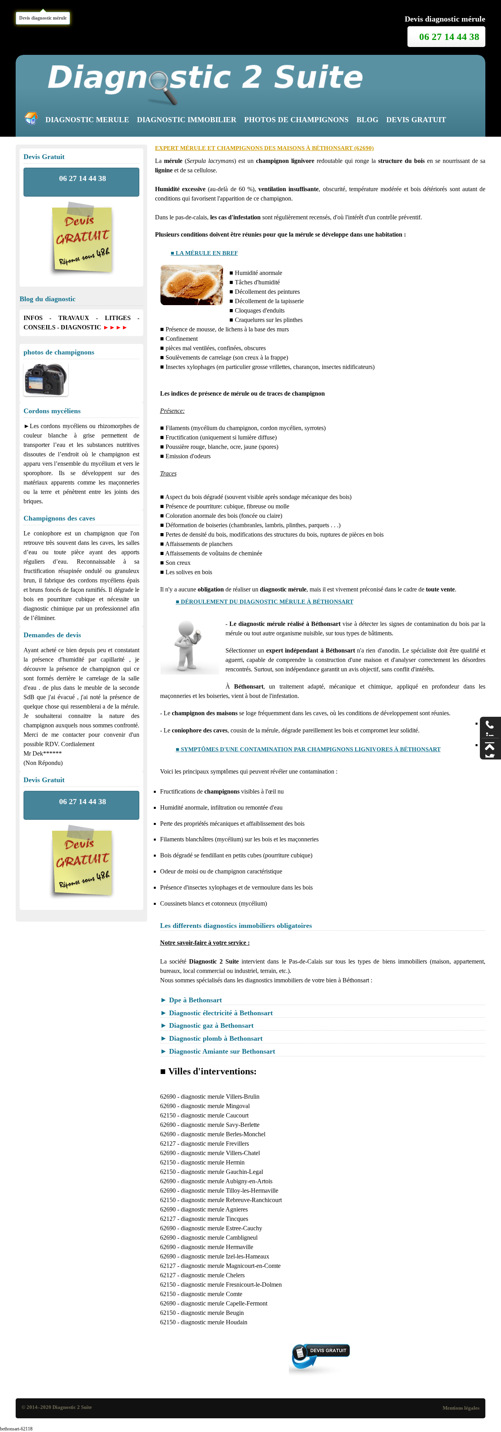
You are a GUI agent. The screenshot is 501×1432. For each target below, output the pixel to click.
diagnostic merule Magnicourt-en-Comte (231, 1265)
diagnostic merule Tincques (214, 1218)
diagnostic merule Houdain (214, 1322)
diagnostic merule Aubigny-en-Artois (226, 1181)
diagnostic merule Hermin (213, 1162)
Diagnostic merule (87, 120)
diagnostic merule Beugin (212, 1312)
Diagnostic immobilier (186, 120)
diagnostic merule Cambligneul (219, 1237)
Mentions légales (461, 1408)
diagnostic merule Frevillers (215, 1143)
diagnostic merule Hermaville (217, 1247)
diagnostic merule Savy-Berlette (220, 1124)
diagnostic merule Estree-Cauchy (221, 1228)
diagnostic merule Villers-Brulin (220, 1096)
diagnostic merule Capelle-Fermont (224, 1303)
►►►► (115, 327)
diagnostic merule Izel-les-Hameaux (225, 1256)
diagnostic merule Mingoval (215, 1106)
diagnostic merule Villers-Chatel (220, 1153)
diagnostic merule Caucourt (215, 1115)
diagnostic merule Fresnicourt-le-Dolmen (231, 1284)
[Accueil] (32, 120)
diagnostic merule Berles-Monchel (223, 1134)
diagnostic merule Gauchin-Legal (222, 1171)
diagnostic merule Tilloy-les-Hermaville (229, 1190)
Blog (367, 120)
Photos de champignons (296, 120)
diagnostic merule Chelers (213, 1275)
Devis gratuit (416, 120)
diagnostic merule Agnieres (214, 1209)
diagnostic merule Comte (211, 1294)
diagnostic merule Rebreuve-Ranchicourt (231, 1200)
